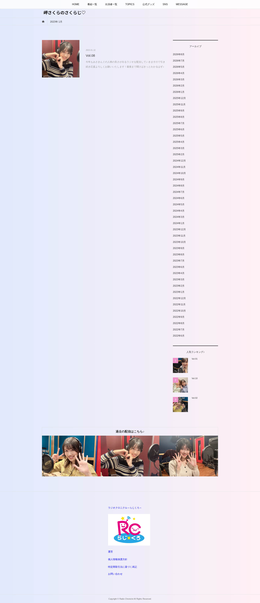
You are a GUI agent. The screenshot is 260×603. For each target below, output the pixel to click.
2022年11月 (179, 304)
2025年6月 (178, 129)
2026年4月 (178, 73)
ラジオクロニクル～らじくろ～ (125, 507)
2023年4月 (178, 273)
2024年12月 (179, 160)
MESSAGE (182, 4)
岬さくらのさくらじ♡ (64, 12)
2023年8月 (178, 254)
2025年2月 (178, 154)
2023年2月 (178, 286)
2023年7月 (178, 260)
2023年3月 (178, 279)
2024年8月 (178, 185)
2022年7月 (178, 329)
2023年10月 (179, 242)
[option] (71, 456)
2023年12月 (179, 229)
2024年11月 (179, 167)
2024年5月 (178, 204)
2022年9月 (178, 317)
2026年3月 (178, 79)
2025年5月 (178, 135)
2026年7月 (178, 60)
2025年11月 (179, 104)
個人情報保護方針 (117, 559)
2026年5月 (178, 67)
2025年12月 (179, 98)
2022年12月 (179, 298)
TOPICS (129, 4)
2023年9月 (178, 248)
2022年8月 (178, 323)
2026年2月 (178, 85)
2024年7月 (178, 192)
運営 (110, 551)
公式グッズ (148, 4)
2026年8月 (178, 54)
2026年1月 (178, 92)
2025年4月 (178, 142)
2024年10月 (179, 173)
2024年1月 (178, 223)
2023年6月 (178, 267)
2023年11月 (179, 235)
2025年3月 (178, 148)
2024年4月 (178, 210)
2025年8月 (178, 117)
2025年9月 (178, 110)
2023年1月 (178, 292)
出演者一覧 (111, 4)
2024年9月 (178, 179)
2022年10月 (179, 310)
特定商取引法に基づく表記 (122, 567)
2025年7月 (178, 123)
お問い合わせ (115, 574)
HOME (75, 4)
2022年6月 (178, 335)
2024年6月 (178, 198)
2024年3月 (178, 217)
